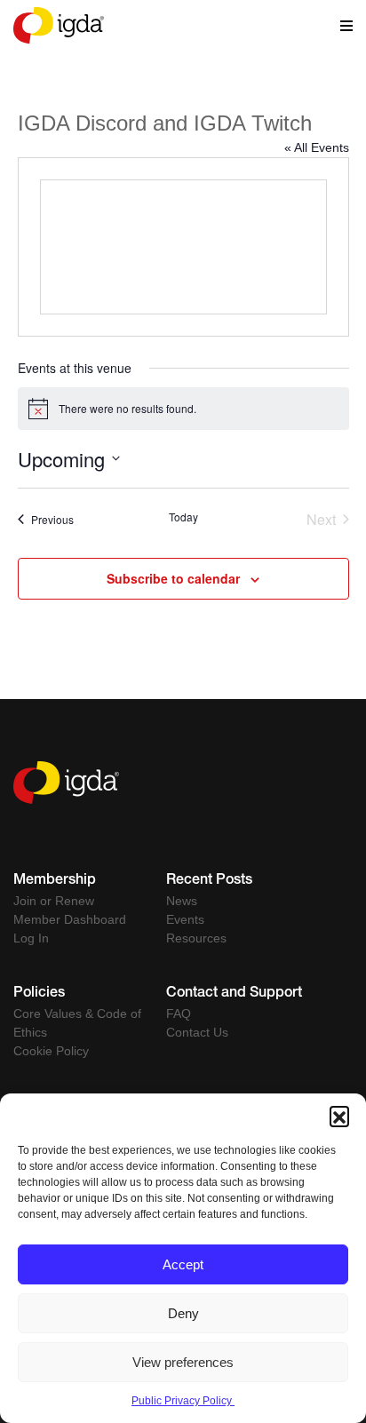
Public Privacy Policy (183, 1401)
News (181, 901)
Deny (183, 1313)
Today (183, 517)
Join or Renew (53, 901)
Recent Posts (209, 881)
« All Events (316, 147)
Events (185, 919)
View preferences (183, 1362)
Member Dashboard (69, 919)
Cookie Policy (51, 1051)
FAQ (178, 1013)
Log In (31, 938)
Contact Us (197, 1032)
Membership (54, 881)
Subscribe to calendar (173, 578)
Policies (39, 994)
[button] (339, 1116)
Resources (196, 938)
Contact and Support (234, 994)
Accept (183, 1264)
